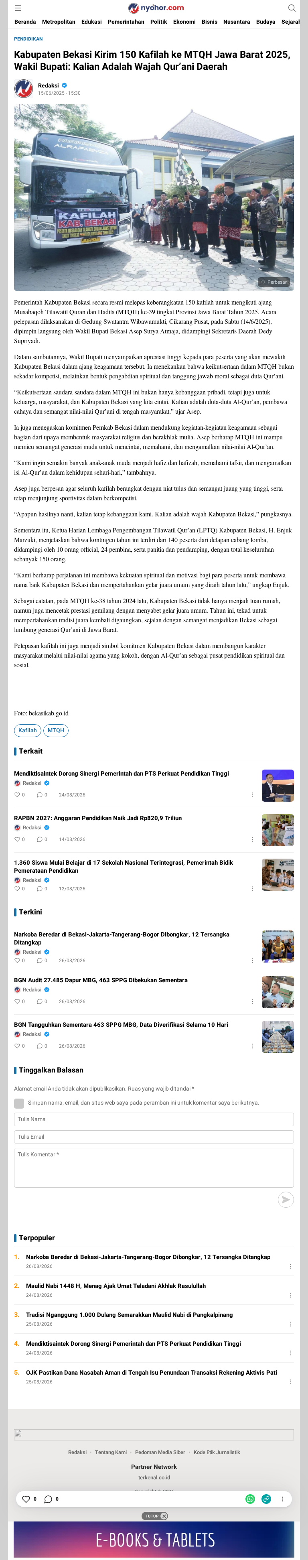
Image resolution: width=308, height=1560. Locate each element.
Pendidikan (28, 39)
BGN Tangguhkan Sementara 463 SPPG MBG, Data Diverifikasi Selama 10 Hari (121, 1025)
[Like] (25, 1499)
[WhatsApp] (250, 1499)
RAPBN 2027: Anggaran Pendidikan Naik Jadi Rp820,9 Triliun (98, 818)
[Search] (292, 8)
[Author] (23, 88)
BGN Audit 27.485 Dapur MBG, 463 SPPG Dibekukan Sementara (101, 980)
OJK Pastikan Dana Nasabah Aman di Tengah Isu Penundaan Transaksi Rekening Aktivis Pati (151, 1373)
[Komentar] (48, 1499)
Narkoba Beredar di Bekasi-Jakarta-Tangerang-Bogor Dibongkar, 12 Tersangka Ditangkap (121, 938)
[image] (278, 786)
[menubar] (18, 8)
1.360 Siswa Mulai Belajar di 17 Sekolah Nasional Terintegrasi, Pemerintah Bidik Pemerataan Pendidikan (123, 867)
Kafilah (27, 730)
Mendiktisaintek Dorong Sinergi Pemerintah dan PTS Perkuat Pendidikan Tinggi (121, 774)
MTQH (56, 730)
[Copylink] (266, 1499)
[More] (252, 795)
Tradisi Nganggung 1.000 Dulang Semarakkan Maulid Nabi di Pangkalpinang (129, 1315)
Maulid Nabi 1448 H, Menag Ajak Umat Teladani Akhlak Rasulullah (116, 1286)
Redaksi (48, 85)
